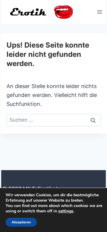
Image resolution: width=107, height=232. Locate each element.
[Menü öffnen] (99, 11)
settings (65, 211)
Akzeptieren (21, 222)
